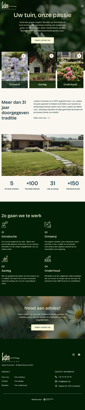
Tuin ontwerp (19, 377)
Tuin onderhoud (20, 385)
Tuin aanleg (18, 381)
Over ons (5, 377)
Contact (5, 381)
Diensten (5, 385)
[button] (82, 6)
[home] (9, 6)
